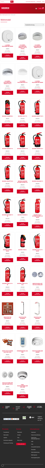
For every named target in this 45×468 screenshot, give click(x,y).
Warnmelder (6, 434)
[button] (36, 8)
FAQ (18, 437)
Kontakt (19, 434)
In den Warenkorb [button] (7, 55)
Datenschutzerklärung (35, 434)
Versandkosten (8, 51)
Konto (43, 1)
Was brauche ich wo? (6, 14)
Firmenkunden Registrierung (30, 1)
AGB (32, 441)
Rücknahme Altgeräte (8, 440)
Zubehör (5, 437)
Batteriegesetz (34, 454)
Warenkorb (19, 432)
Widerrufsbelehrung (35, 452)
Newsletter (33, 449)
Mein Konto (19, 440)
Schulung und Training (8, 443)
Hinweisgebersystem (35, 457)
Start (1, 14)
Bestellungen (39, 1)
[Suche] (11, 2)
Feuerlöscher (6, 432)
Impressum (33, 432)
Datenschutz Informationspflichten (35, 438)
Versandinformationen (35, 446)
